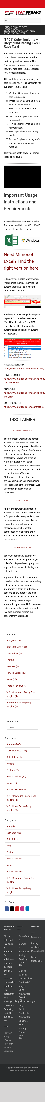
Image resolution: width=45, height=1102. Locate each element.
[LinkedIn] (27, 908)
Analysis (10, 826)
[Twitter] (12, 908)
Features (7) (12, 666)
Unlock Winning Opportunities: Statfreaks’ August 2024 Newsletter (22, 982)
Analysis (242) (13, 640)
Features (10, 852)
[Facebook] (7, 908)
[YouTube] (17, 908)
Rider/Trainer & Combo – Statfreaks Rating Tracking (22, 948)
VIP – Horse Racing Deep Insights (18, 890)
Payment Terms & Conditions (8, 1047)
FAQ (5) (10, 660)
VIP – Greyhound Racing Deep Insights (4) (21, 694)
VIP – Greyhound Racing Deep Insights (21, 880)
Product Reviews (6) (16, 686)
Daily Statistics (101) (16, 647)
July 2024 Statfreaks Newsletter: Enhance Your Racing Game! (22, 1019)
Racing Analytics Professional (37, 947)
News (9, 865)
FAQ (8, 845)
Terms (7, 1040)
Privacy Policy (8, 1035)
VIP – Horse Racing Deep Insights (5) (18, 704)
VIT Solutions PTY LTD (27, 1070)
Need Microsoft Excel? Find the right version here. (22, 261)
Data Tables (12, 839)
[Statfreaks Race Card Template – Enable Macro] (22, 296)
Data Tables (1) (14, 653)
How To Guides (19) (16, 672)
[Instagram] (22, 908)
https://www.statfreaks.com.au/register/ (24, 368)
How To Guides (14, 858)
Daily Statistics (13, 832)
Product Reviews (14, 871)
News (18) (11, 679)
